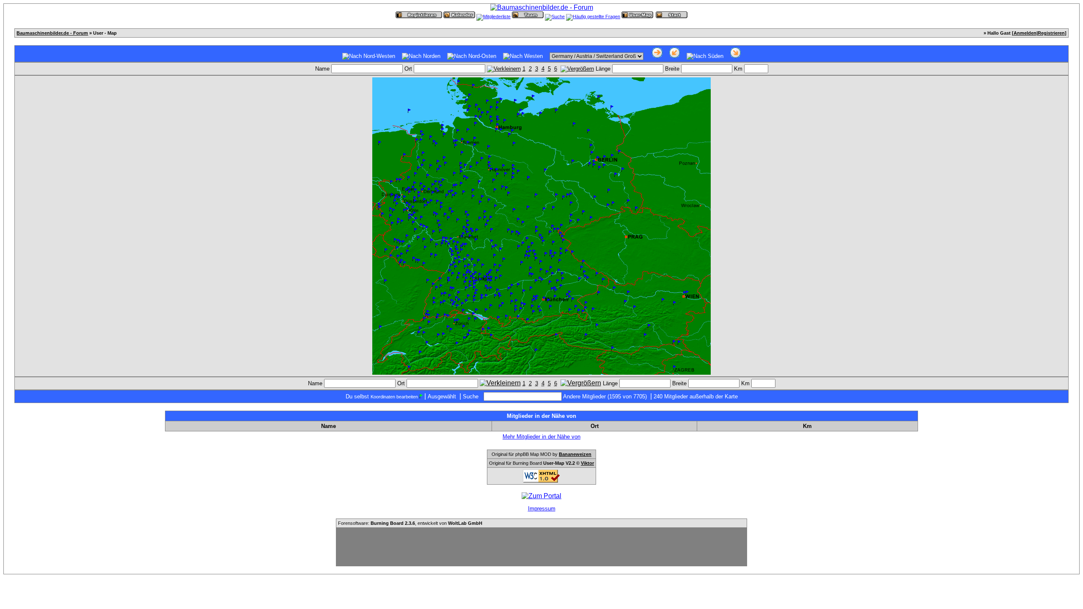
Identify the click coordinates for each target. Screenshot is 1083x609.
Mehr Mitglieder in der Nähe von (541, 436)
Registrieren (1051, 33)
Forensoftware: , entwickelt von (410, 523)
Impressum (541, 508)
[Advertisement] (541, 547)
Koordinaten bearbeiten (394, 396)
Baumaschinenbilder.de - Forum (52, 33)
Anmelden (1025, 33)
